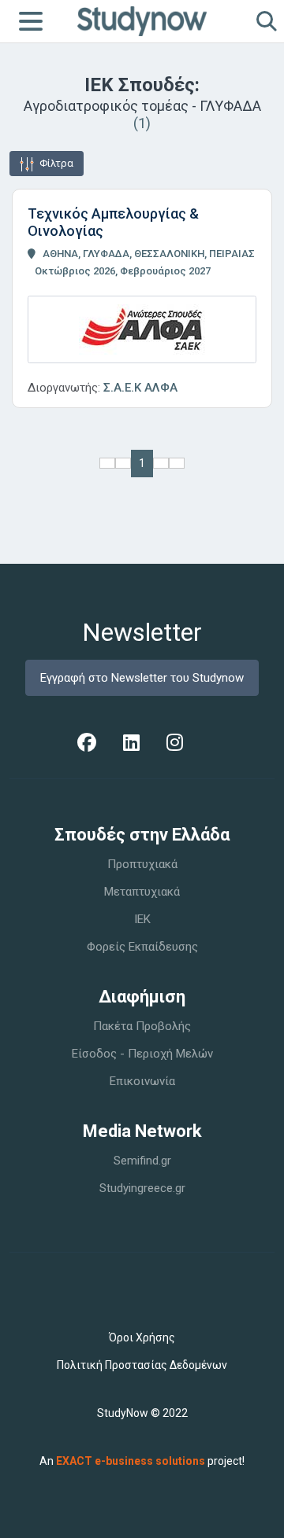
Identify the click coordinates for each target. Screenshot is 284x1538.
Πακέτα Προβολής (142, 1026)
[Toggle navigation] (30, 21)
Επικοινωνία (142, 1081)
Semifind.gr (142, 1161)
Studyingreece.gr (142, 1188)
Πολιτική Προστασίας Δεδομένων (142, 1365)
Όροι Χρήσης (142, 1337)
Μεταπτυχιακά (142, 892)
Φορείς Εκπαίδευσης (142, 947)
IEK (142, 919)
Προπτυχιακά (142, 864)
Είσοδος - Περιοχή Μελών (142, 1054)
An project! (142, 1461)
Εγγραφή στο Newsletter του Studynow (142, 678)
